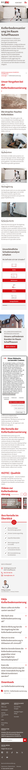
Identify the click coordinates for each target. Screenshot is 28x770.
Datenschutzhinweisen (9, 394)
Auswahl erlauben (18, 405)
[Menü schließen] (25, 3)
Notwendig (6, 397)
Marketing (6, 399)
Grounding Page (4, 723)
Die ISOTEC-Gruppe (17, 707)
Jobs (2, 720)
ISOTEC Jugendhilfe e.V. (4, 714)
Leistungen (4, 75)
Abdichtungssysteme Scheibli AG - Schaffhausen (10, 73)
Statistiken (21, 397)
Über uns (4, 707)
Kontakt (18, 3)
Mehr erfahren (10, 346)
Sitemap (18, 766)
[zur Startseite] (5, 3)
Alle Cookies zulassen (17, 402)
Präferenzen (14, 397)
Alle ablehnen (19, 408)
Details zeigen (20, 412)
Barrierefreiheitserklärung (8, 763)
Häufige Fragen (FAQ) (18, 712)
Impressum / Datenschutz (8, 766)
